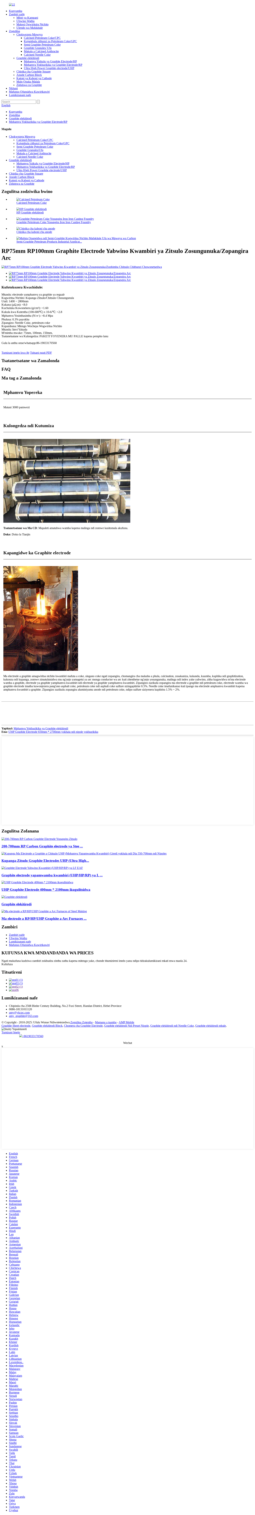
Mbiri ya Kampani (27, 17)
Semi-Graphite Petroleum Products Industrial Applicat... (49, 241)
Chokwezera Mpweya (29, 34)
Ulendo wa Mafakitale (29, 27)
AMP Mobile (126, 1022)
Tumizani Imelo (10, 1032)
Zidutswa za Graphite (29, 85)
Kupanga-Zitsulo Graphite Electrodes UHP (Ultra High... (45, 861)
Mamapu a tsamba (105, 1022)
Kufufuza (7, 964)
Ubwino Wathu (25, 21)
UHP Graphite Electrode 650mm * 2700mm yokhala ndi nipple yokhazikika (53, 731)
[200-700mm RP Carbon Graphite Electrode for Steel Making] (39, 839)
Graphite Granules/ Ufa (38, 48)
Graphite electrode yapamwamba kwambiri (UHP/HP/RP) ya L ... (52, 875)
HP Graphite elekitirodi (30, 212)
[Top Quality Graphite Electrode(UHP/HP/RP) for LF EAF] (42, 867)
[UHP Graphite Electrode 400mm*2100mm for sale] (37, 882)
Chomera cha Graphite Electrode (83, 1025)
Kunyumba (15, 11)
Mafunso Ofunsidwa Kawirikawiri (29, 91)
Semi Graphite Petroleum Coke (42, 44)
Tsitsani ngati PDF (41, 352)
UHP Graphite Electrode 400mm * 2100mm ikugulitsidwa (45, 890)
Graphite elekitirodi (27, 58)
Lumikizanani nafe (20, 95)
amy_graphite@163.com (23, 1016)
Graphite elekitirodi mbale (210, 1025)
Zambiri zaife (17, 14)
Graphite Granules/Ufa (29, 150)
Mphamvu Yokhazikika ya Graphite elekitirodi (41, 728)
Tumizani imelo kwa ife (15, 352)
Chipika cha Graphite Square (33, 71)
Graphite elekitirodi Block (47, 1025)
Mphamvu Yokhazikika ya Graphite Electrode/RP (53, 64)
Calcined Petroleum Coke (31, 202)
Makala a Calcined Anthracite (41, 51)
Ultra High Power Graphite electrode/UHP (49, 68)
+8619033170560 (32, 1036)
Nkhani (13, 88)
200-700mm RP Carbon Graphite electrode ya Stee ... (42, 846)
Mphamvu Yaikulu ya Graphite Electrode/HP (50, 61)
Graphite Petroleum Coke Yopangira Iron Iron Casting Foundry (53, 222)
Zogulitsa (14, 31)
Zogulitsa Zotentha (81, 1022)
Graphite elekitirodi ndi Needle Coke (172, 1025)
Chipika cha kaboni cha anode (34, 231)
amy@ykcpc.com (19, 1012)
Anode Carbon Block (29, 74)
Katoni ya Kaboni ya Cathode (34, 78)
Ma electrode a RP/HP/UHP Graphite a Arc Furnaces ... (44, 919)
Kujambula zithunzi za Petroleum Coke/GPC (50, 41)
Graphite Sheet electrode (15, 1025)
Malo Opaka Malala (28, 81)
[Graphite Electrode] (14, 896)
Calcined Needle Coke (37, 54)
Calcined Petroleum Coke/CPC (42, 37)
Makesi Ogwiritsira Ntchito (32, 24)
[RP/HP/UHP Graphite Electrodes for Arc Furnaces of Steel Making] (44, 911)
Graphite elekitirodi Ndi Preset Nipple (126, 1025)
